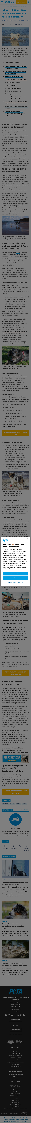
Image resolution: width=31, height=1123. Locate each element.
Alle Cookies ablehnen (15, 578)
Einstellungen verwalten (15, 582)
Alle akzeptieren (15, 573)
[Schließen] (28, 539)
